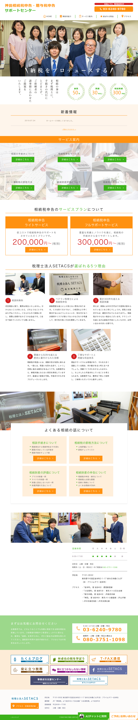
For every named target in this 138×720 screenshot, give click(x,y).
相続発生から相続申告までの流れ (45, 447)
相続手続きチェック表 (41, 453)
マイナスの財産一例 (40, 479)
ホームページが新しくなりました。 (60, 120)
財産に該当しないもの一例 (42, 482)
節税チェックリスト (86, 450)
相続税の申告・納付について (90, 476)
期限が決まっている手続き (42, 450)
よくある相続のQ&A (86, 485)
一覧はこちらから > (69, 129)
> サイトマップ (15, 717)
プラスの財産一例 (39, 476)
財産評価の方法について (42, 485)
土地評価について (85, 447)
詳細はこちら (36, 250)
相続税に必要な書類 (86, 479)
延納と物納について (86, 482)
